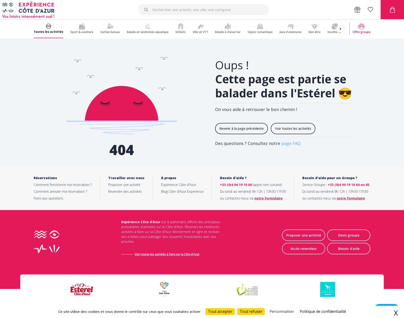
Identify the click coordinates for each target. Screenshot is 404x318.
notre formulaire (268, 198)
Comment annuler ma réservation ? (60, 191)
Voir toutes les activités (293, 128)
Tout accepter (220, 311)
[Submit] (146, 9)
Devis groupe (348, 235)
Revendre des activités (125, 191)
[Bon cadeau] (357, 10)
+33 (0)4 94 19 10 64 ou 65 (348, 184)
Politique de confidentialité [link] (323, 311)
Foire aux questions (48, 198)
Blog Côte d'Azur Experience (182, 191)
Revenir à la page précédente (241, 128)
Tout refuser (251, 311)
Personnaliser (282, 311)
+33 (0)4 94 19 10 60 (236, 184)
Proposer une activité (124, 184)
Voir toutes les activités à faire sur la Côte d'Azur (167, 254)
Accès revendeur (304, 248)
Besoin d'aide (349, 248)
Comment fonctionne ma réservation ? (63, 184)
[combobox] (203, 9)
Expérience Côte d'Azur (178, 184)
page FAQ (291, 143)
